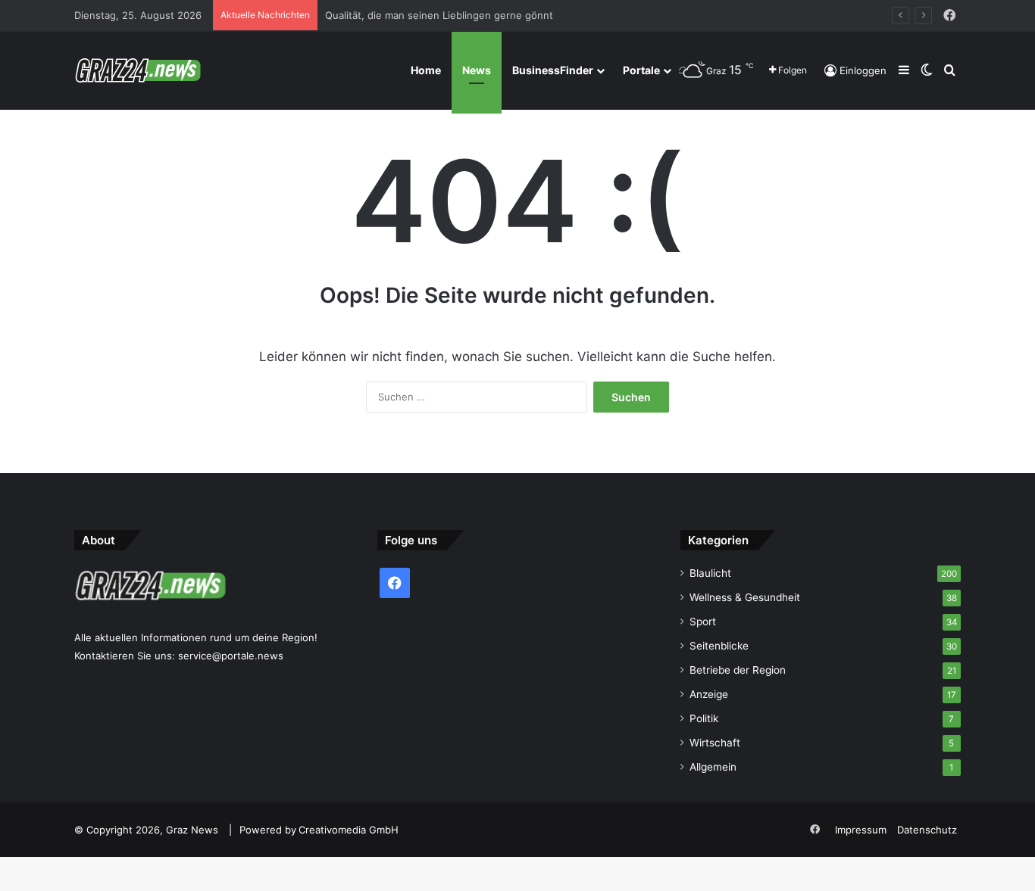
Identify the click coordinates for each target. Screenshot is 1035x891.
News (476, 70)
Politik (703, 718)
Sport (702, 621)
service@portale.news (230, 656)
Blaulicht (710, 573)
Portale (641, 70)
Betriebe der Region (737, 670)
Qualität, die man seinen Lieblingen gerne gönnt (439, 15)
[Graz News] (137, 70)
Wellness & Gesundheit (744, 597)
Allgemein (712, 767)
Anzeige (708, 694)
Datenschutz (927, 830)
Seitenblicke (719, 646)
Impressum (860, 830)
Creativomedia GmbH (349, 830)
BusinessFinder (552, 70)
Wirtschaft (714, 743)
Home (426, 70)
